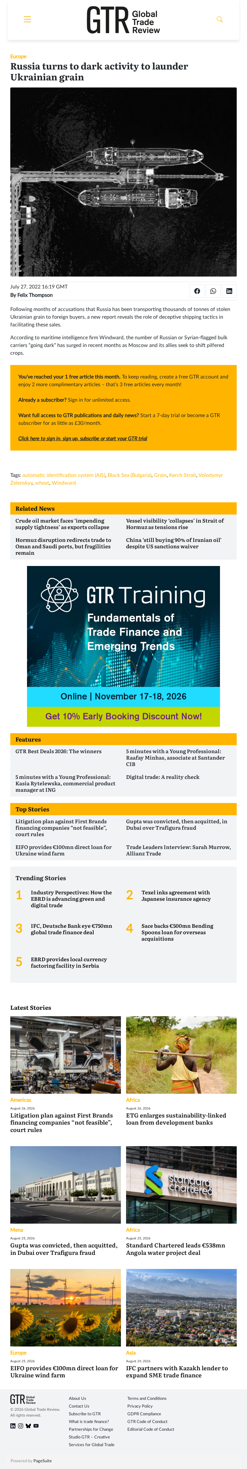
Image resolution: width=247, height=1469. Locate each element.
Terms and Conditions (147, 1399)
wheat (42, 483)
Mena (16, 1230)
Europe (18, 56)
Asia (131, 1352)
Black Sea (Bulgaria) (129, 475)
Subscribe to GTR (85, 1414)
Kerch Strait (182, 475)
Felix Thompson (35, 295)
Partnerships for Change (91, 1430)
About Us (77, 1399)
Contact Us (79, 1406)
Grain (160, 475)
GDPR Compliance (144, 1414)
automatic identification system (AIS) (64, 475)
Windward (64, 483)
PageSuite (42, 1461)
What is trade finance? (89, 1422)
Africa (133, 1100)
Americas (20, 1100)
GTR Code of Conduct (147, 1422)
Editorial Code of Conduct (150, 1430)
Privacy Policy (140, 1406)
